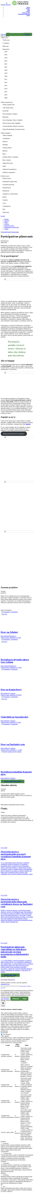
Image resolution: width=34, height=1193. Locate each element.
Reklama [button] (3, 1173)
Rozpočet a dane (9, 225)
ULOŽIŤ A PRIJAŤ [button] (7, 1191)
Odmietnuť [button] (15, 998)
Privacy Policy (23, 986)
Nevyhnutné (7, 1034)
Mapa (6, 222)
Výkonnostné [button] (4, 1151)
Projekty (6, 221)
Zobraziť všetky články (10, 975)
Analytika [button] (3, 1161)
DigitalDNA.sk (5, 984)
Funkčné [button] (3, 1141)
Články (28, 15)
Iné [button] (2, 1184)
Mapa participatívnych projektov (14, 434)
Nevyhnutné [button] (4, 1032)
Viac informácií (5, 998)
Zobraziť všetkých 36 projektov (12, 781)
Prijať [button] (25, 998)
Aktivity (6, 224)
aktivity (28, 424)
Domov (6, 219)
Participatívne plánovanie (24, 14)
